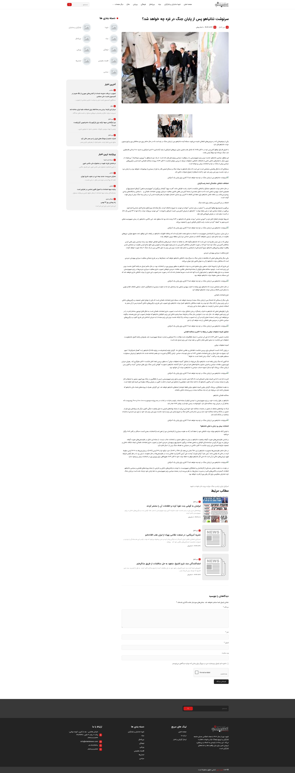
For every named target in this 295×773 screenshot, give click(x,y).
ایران (221, 486)
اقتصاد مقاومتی (139, 751)
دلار (201, 486)
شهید (192, 486)
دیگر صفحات (119, 4)
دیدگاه (226, 607)
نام (227, 632)
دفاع (128, 4)
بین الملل (222, 27)
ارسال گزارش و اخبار (179, 739)
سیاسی (141, 758)
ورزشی (135, 4)
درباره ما (183, 735)
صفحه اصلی (188, 4)
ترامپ (217, 486)
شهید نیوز (220, 770)
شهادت (196, 486)
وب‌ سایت (225, 653)
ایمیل (226, 642)
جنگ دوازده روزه (208, 486)
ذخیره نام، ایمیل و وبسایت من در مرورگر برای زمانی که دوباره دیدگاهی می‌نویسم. (199, 663)
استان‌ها (141, 754)
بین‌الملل (152, 4)
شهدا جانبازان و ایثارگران (172, 4)
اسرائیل (226, 486)
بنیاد (159, 4)
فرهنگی (143, 4)
